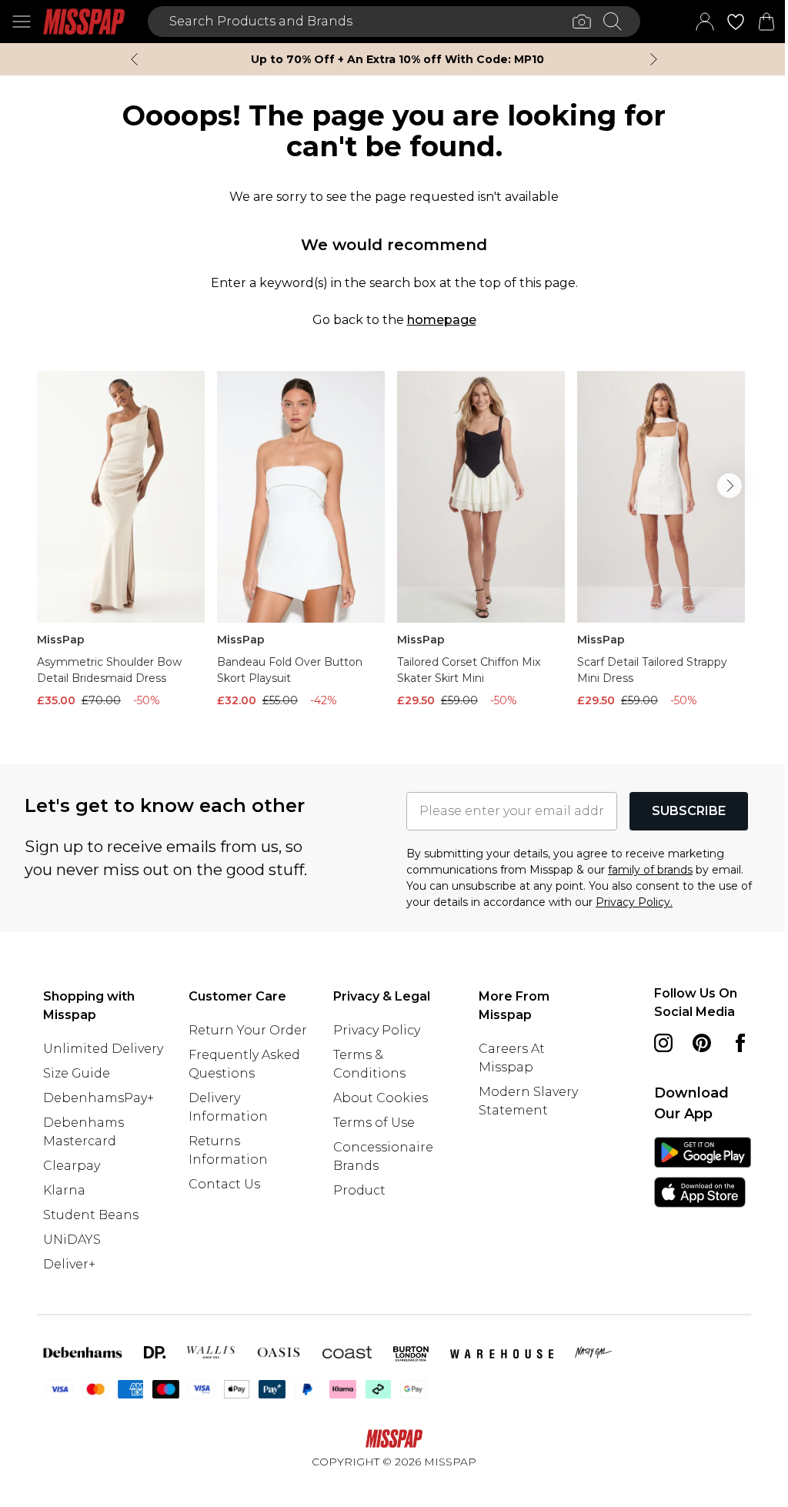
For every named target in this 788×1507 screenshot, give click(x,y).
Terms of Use (374, 1122)
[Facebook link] (740, 1043)
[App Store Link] (702, 1172)
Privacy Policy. (634, 902)
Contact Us (224, 1184)
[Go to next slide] (729, 485)
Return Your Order (248, 1030)
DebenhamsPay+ (98, 1098)
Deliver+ (69, 1264)
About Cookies (380, 1098)
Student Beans (91, 1215)
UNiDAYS (72, 1239)
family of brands (650, 870)
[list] (394, 543)
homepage (441, 319)
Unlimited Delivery (103, 1048)
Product (359, 1190)
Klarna (64, 1190)
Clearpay (71, 1165)
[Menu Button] (21, 21)
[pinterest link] (702, 1043)
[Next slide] (653, 59)
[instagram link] (663, 1043)
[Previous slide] (134, 59)
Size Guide (76, 1073)
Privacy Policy (376, 1030)
